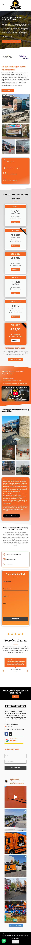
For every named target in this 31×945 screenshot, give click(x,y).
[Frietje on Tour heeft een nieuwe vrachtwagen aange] (15, 843)
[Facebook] (6, 734)
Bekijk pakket (15, 222)
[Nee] (29, 938)
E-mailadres (7, 589)
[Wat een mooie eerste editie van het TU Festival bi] (15, 820)
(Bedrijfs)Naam (7, 581)
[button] (3, 671)
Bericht (5, 603)
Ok (15, 941)
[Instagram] (10, 734)
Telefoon (6, 596)
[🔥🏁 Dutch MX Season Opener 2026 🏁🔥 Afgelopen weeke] (15, 912)
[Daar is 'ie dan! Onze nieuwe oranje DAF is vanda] (15, 797)
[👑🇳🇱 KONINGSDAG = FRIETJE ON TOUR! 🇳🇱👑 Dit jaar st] (15, 866)
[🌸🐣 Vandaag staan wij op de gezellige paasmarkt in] (15, 889)
